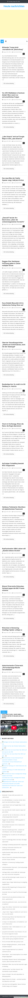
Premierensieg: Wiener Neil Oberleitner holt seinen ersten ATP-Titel (13, 918)
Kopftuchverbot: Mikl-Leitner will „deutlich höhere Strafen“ (13, 853)
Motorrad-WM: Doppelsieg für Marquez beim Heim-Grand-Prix (14, 888)
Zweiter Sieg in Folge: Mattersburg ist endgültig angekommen (14, 883)
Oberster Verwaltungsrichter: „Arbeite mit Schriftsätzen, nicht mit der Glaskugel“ (13, 345)
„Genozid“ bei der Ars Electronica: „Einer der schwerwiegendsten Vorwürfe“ (13, 220)
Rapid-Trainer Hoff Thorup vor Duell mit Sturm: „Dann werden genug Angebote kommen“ (14, 937)
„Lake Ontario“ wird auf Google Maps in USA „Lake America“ (13, 806)
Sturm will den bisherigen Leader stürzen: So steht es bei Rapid (14, 878)
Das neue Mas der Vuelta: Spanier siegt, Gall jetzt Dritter (13, 811)
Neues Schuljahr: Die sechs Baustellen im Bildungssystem (13, 975)
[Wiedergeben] (2, 734)
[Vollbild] (25, 734)
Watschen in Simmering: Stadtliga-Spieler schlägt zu (13, 863)
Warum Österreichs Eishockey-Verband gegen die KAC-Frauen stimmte (13, 588)
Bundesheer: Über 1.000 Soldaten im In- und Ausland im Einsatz (14, 928)
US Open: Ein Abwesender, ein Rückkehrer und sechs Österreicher (14, 923)
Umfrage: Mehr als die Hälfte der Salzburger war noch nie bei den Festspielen (13, 873)
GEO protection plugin (24, 997)
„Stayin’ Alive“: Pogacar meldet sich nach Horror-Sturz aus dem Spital (14, 913)
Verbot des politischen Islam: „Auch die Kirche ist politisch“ (14, 903)
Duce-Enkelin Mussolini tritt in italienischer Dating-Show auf (13, 826)
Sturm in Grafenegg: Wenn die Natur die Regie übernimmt (14, 840)
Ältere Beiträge (5, 712)
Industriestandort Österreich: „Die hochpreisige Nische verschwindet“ (12, 668)
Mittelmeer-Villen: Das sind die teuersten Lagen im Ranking (14, 965)
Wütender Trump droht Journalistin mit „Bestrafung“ (12, 796)
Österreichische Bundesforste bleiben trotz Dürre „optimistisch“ (13, 898)
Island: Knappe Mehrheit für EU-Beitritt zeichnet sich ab (12, 950)
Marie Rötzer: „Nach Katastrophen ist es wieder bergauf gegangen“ (14, 955)
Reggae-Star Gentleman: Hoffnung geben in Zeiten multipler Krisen (11, 263)
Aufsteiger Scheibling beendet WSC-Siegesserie (14, 844)
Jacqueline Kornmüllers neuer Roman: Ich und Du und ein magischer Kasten (14, 933)
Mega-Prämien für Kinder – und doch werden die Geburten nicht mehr (14, 980)
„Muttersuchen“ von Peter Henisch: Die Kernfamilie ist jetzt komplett (12, 970)
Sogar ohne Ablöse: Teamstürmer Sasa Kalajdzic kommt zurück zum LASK (14, 908)
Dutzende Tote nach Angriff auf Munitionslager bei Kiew (14, 893)
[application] (14, 727)
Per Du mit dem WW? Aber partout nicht (12, 941)
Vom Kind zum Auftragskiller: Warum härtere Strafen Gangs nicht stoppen (14, 985)
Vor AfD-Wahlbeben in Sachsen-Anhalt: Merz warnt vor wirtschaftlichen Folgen (13, 95)
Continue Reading (9, 83)
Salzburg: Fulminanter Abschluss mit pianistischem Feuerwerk (11, 848)
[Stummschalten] (23, 734)
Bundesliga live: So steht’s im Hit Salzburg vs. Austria (14, 836)
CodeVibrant (22, 996)
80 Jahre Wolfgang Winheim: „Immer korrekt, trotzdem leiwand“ (13, 945)
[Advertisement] (14, 24)
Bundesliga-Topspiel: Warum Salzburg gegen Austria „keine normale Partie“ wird (14, 960)
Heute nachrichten (14, 6)
